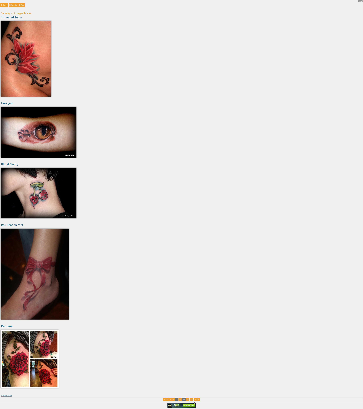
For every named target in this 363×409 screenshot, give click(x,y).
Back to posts (6, 396)
